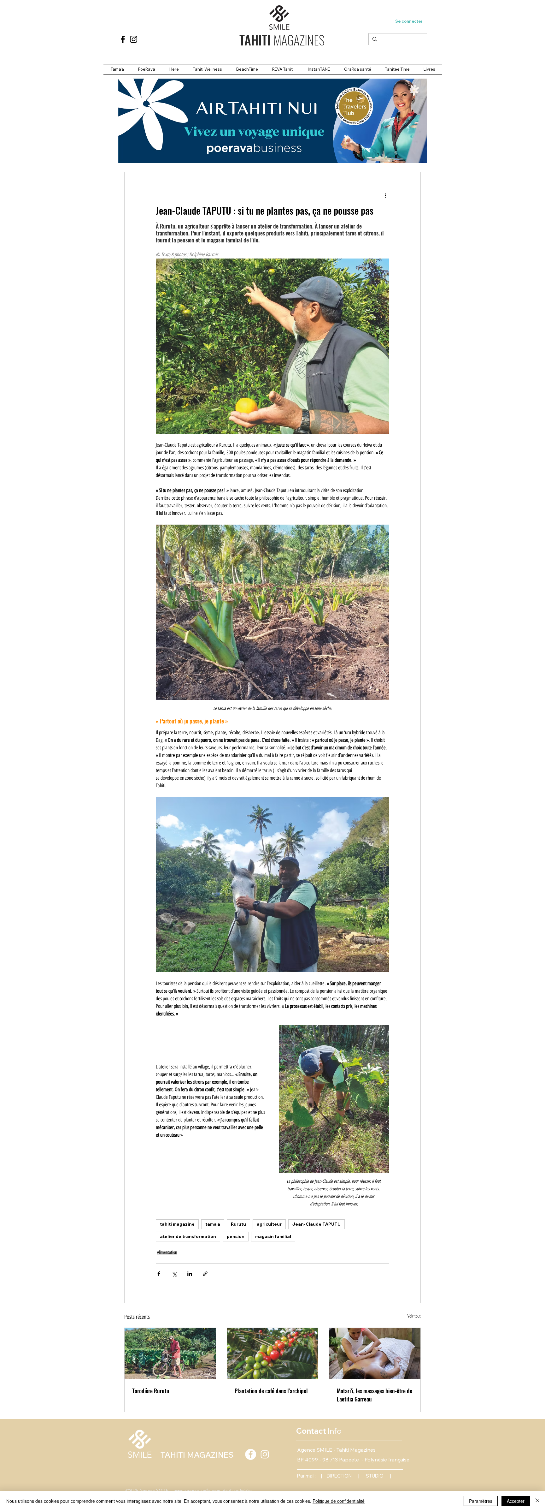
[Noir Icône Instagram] (133, 39)
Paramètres (480, 1501)
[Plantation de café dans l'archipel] (272, 1353)
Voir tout (414, 1316)
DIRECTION (339, 1476)
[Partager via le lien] (205, 1274)
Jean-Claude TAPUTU (316, 1224)
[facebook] (123, 39)
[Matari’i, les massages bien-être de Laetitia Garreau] (374, 1353)
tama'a (212, 1224)
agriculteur (269, 1224)
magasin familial (273, 1236)
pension (235, 1236)
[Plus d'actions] (385, 195)
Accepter (515, 1501)
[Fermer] (537, 1501)
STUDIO (374, 1476)
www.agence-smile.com (196, 1490)
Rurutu (238, 1224)
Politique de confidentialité (339, 1501)
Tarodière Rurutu (150, 1391)
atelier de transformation (188, 1236)
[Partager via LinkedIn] (190, 1274)
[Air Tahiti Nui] (272, 121)
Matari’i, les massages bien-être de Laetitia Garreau (374, 1395)
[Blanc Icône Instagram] (264, 1454)
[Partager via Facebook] (159, 1274)
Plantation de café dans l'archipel (271, 1391)
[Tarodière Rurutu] (170, 1353)
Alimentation (167, 1252)
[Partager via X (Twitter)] (174, 1274)
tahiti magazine (177, 1224)
